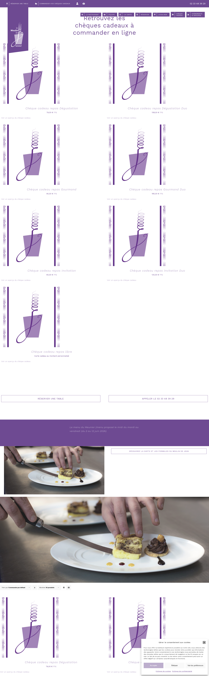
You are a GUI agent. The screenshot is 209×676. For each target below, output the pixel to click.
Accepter (153, 665)
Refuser (174, 665)
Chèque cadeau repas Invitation (51, 270)
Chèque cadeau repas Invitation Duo (157, 270)
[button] (204, 642)
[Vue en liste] (68, 587)
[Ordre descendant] (34, 587)
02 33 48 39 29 (197, 3)
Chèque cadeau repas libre (51, 351)
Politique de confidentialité (182, 671)
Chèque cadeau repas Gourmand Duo (157, 189)
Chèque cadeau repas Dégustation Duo (157, 108)
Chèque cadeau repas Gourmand (51, 189)
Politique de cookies (163, 671)
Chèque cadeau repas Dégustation (51, 108)
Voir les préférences (195, 665)
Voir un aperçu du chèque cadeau (15, 118)
